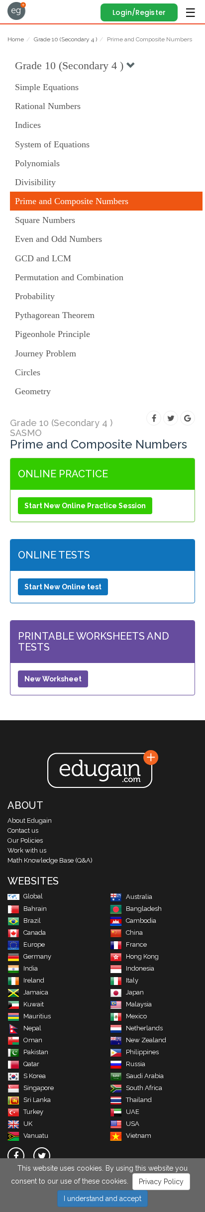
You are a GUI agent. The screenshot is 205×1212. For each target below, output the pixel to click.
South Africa (144, 1088)
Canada (34, 932)
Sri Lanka (37, 1099)
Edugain (16, 11)
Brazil (32, 920)
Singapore (38, 1088)
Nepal (32, 1028)
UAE (132, 1111)
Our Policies (25, 840)
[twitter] (41, 1155)
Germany (37, 956)
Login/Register (139, 12)
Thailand (139, 1099)
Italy (132, 980)
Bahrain (35, 908)
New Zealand (146, 1040)
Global (33, 896)
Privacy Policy (161, 1182)
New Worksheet (53, 679)
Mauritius (37, 1016)
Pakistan (35, 1052)
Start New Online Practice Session (85, 506)
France (136, 944)
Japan (135, 992)
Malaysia (139, 1004)
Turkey (33, 1111)
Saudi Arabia (145, 1076)
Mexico (136, 1016)
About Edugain (29, 820)
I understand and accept (102, 1199)
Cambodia (141, 920)
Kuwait (33, 1004)
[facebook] (15, 1155)
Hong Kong (142, 956)
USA (132, 1123)
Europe (34, 944)
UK (27, 1123)
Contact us (22, 830)
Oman (32, 1040)
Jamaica (35, 992)
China (134, 932)
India (30, 968)
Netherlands (144, 1028)
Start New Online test (63, 587)
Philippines (142, 1052)
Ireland (33, 980)
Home (15, 39)
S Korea (34, 1076)
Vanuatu (35, 1135)
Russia (135, 1064)
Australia (139, 896)
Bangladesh (144, 908)
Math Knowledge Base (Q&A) (50, 860)
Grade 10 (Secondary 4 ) (65, 39)
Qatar (31, 1064)
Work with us (26, 850)
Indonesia (140, 968)
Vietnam (138, 1135)
